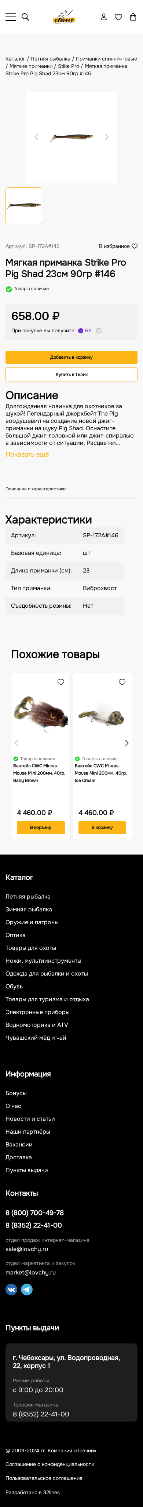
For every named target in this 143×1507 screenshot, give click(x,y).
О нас (13, 1106)
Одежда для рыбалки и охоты (47, 973)
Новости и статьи (30, 1119)
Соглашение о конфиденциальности (50, 1464)
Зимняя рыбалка (29, 909)
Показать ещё (27, 454)
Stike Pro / (71, 66)
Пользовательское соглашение (44, 1478)
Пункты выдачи (27, 1170)
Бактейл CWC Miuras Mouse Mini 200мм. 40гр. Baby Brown (39, 773)
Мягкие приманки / (34, 66)
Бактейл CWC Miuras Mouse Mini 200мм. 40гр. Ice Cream (101, 773)
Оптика (16, 935)
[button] (126, 743)
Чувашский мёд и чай (36, 1038)
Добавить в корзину (71, 357)
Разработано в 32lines (33, 1492)
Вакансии (19, 1144)
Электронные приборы (38, 1012)
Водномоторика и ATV (37, 1025)
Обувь (14, 986)
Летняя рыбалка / (53, 58)
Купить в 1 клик (72, 374)
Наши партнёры (28, 1131)
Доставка (19, 1157)
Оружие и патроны (32, 922)
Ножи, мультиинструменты (43, 961)
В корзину (40, 827)
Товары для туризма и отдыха (47, 999)
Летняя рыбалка (28, 896)
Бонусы (16, 1093)
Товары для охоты (31, 948)
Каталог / (18, 58)
